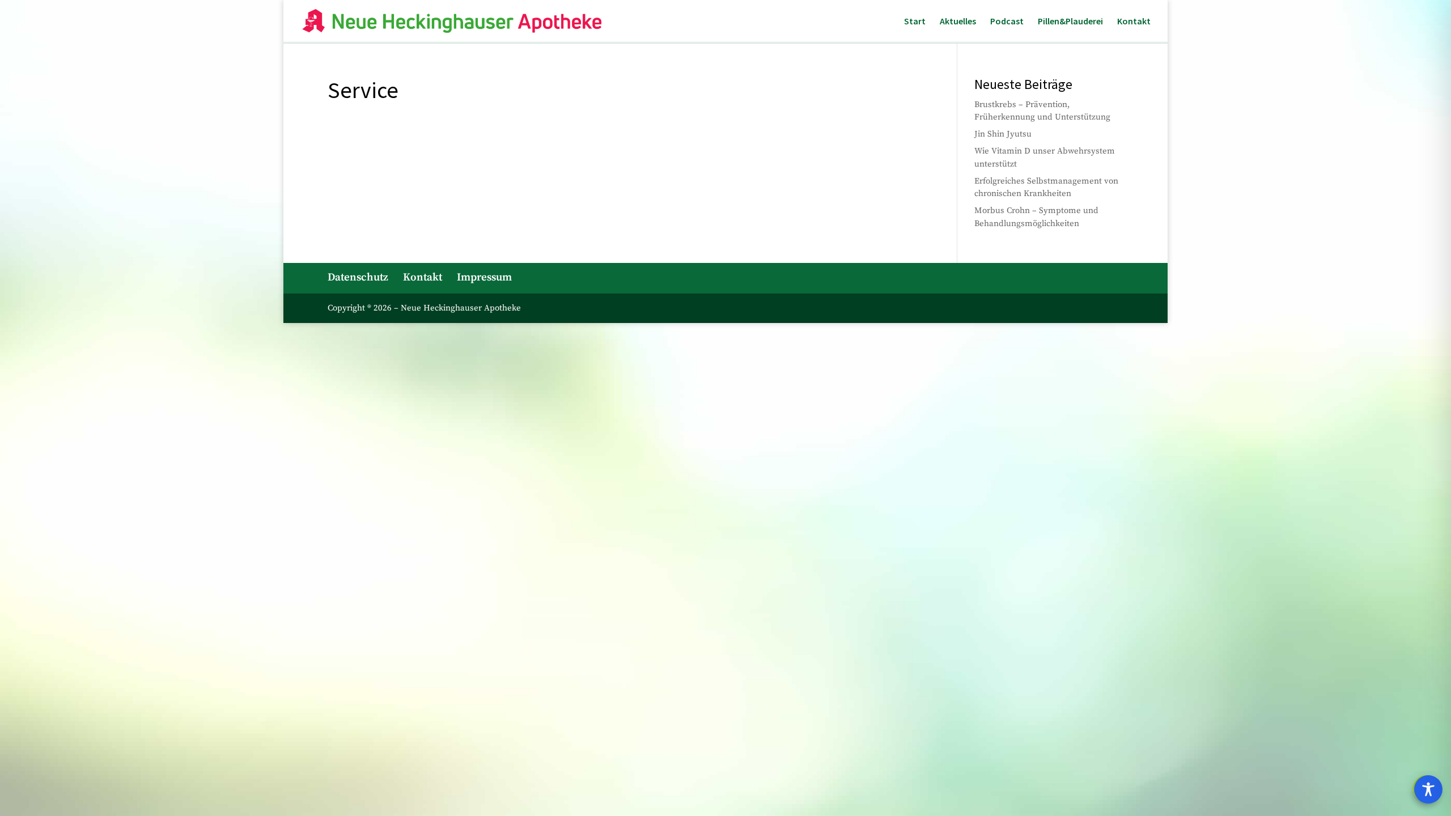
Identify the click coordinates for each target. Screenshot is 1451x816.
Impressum (484, 277)
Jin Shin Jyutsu (1003, 134)
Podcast (1007, 22)
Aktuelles (958, 22)
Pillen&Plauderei (1070, 22)
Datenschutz (358, 277)
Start (915, 22)
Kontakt (1134, 22)
